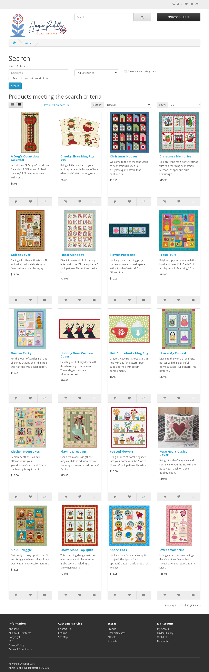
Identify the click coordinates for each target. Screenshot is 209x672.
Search (28, 42)
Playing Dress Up (73, 451)
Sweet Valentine (172, 550)
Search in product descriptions (30, 78)
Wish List (162, 637)
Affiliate (112, 637)
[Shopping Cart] (191, 4)
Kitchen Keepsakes (25, 451)
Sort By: (97, 104)
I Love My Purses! (172, 353)
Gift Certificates (116, 633)
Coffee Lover (21, 255)
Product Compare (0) (56, 105)
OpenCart (28, 663)
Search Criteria (17, 66)
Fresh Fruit (167, 255)
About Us (14, 629)
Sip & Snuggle (21, 550)
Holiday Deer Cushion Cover (76, 355)
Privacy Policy (16, 645)
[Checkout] (197, 4)
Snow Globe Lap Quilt (76, 550)
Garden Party (21, 353)
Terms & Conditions (20, 649)
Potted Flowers (122, 451)
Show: (162, 104)
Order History (165, 633)
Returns (62, 633)
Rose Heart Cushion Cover (174, 453)
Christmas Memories (175, 156)
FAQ (11, 641)
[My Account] (179, 4)
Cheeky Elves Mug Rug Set (77, 158)
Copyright (14, 637)
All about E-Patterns (20, 633)
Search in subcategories (142, 71)
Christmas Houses (124, 156)
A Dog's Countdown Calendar (26, 158)
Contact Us (64, 629)
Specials (112, 641)
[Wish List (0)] (186, 4)
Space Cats (118, 550)
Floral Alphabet (72, 255)
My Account (163, 629)
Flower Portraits (122, 255)
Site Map (63, 637)
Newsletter (163, 641)
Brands (112, 629)
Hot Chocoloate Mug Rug (129, 353)
